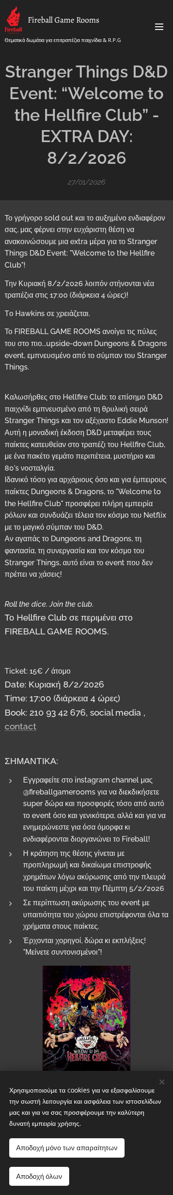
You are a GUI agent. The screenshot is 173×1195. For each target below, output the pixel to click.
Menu (159, 26)
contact (20, 726)
